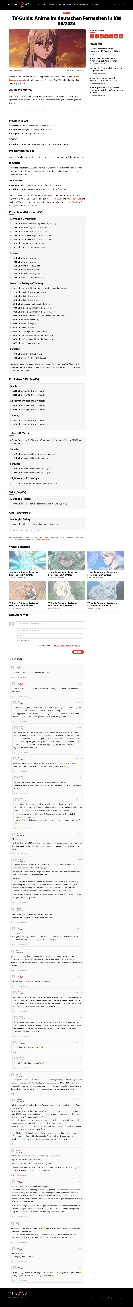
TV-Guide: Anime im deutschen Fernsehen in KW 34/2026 (63, 573)
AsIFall (81, 976)
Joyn (38, 202)
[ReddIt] (111, 36)
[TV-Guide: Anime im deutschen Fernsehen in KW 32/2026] (27, 590)
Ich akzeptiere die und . (60, 645)
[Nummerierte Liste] (29, 630)
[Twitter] (115, 5)
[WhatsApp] (102, 36)
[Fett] (18, 630)
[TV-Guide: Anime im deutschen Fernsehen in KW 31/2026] (66, 590)
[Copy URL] (121, 36)
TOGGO (74, 202)
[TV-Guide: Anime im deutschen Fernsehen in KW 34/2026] (66, 560)
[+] (39, 630)
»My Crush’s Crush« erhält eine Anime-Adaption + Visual (106, 69)
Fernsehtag (49, 195)
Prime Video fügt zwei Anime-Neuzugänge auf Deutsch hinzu (103, 59)
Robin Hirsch (17, 71)
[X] (97, 36)
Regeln (77, 645)
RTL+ (11, 205)
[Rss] (124, 5)
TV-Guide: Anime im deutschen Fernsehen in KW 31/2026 (63, 604)
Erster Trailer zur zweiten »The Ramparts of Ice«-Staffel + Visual (104, 79)
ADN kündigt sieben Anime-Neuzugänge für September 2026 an (105, 49)
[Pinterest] (106, 36)
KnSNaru (80, 702)
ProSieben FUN (74, 199)
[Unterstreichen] (23, 630)
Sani (81, 777)
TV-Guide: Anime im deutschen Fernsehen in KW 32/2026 (23, 604)
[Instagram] (119, 5)
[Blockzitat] (35, 630)
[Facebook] (110, 5)
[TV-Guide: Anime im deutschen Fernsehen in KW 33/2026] (105, 560)
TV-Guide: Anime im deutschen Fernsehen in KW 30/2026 (102, 604)
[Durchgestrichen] (26, 630)
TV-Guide (66, 13)
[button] (106, 4)
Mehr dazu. (46, 540)
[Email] (116, 36)
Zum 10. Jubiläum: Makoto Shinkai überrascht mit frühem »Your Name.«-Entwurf (106, 90)
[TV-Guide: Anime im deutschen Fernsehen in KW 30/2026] (105, 590)
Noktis (81, 683)
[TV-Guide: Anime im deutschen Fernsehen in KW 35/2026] (27, 560)
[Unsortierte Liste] (32, 630)
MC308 (80, 928)
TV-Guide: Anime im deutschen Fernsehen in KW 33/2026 (102, 573)
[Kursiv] (21, 630)
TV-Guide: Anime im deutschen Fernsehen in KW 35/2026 (23, 573)
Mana (81, 727)
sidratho (80, 1100)
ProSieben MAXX (54, 199)
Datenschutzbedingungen (62, 645)
